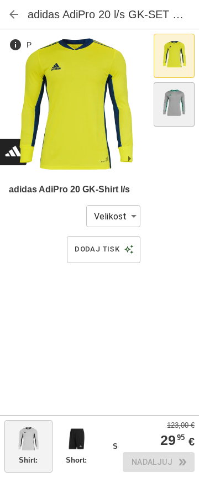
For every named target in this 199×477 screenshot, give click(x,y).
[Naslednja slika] (129, 159)
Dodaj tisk (97, 249)
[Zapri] (13, 14)
